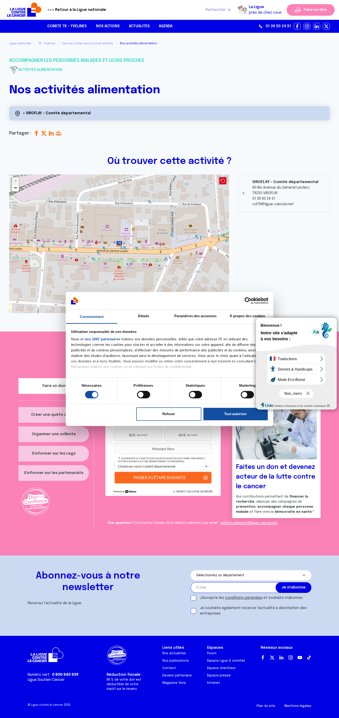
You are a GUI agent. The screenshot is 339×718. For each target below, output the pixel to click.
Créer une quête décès (53, 415)
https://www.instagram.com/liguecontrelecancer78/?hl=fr (307, 26)
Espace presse (219, 675)
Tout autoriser (235, 414)
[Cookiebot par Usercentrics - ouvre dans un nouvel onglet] (248, 300)
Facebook (263, 657)
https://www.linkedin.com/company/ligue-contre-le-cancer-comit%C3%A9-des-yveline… (316, 26)
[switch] (143, 394)
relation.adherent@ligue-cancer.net (248, 523)
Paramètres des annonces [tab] (195, 316)
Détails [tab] (143, 316)
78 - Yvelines (46, 43)
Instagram (290, 657)
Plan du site (266, 706)
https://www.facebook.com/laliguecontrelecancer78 (297, 26)
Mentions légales (297, 706)
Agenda (165, 26)
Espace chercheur (221, 668)
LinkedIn (281, 657)
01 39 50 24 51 (278, 26)
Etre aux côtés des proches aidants (87, 43)
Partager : (21, 133)
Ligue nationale (20, 43)
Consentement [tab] (92, 317)
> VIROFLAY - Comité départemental (57, 113)
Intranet (213, 683)
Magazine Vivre (174, 683)
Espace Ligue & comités (226, 660)
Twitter (272, 657)
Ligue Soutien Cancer (46, 680)
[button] (119, 244)
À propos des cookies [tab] (247, 316)
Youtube (299, 657)
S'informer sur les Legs (54, 454)
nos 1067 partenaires (102, 339)
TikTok (309, 657)
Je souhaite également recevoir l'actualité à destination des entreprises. (253, 610)
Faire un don (315, 10)
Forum (211, 653)
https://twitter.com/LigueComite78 (326, 26)
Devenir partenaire (177, 675)
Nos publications (175, 660)
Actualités (139, 26)
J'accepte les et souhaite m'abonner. (251, 598)
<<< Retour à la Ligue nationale (76, 10)
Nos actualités (174, 653)
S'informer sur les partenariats (53, 473)
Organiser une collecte (54, 434)
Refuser (168, 414)
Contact (169, 668)
